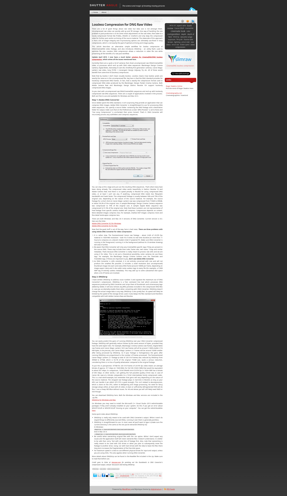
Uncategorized (124, 475)
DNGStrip (95, 469)
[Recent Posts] (182, 21)
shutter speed (184, 45)
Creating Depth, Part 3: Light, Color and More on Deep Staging (108, 20)
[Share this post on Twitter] (95, 475)
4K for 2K (173, 26)
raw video (103, 469)
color (188, 31)
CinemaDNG (189, 28)
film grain (179, 39)
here (93, 410)
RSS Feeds (171, 489)
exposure (171, 39)
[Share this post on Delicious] (108, 475)
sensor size (175, 45)
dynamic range (186, 37)
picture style (186, 42)
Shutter (104, 5)
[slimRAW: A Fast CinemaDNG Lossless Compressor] (180, 69)
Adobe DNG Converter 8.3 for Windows (106, 223)
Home (95, 12)
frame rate (188, 39)
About (104, 12)
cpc (133, 474)
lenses (170, 42)
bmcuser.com (116, 462)
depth (183, 34)
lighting (177, 42)
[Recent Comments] (187, 21)
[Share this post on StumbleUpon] (112, 475)
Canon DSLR (179, 28)
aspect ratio (181, 25)
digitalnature (156, 489)
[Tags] (192, 21)
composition (173, 34)
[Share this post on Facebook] (103, 475)
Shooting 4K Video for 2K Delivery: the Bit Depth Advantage (148, 20)
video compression (113, 469)
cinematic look (178, 31)
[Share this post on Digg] (99, 475)
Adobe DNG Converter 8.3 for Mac (104, 226)
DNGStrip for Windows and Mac (104, 400)
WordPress (126, 489)
